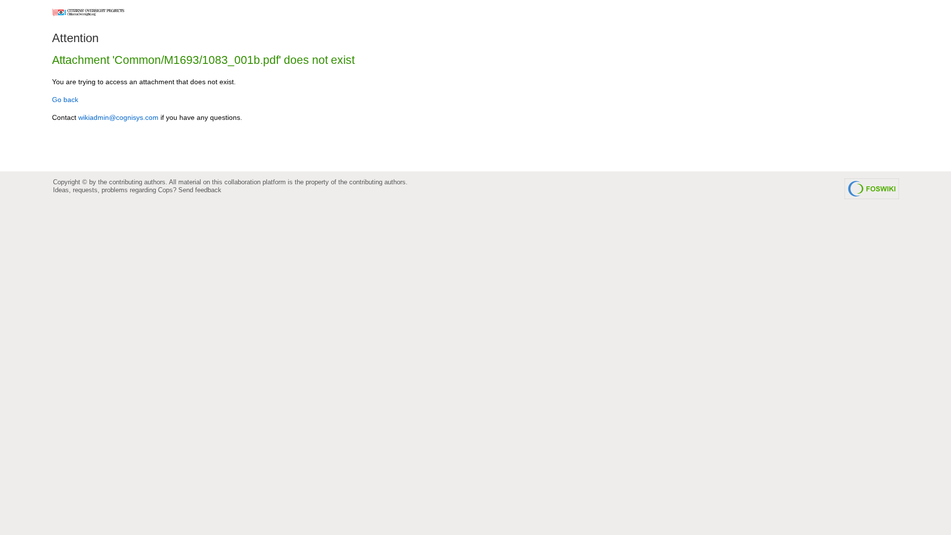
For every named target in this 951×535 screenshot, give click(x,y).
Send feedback (199, 190)
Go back (65, 100)
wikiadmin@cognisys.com (118, 117)
